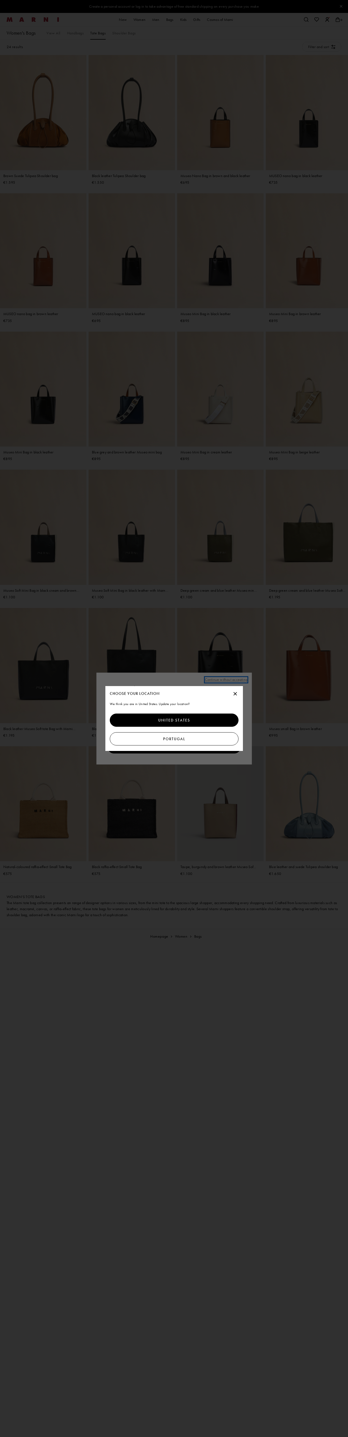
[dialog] (174, 718)
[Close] (235, 694)
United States (174, 720)
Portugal (174, 738)
